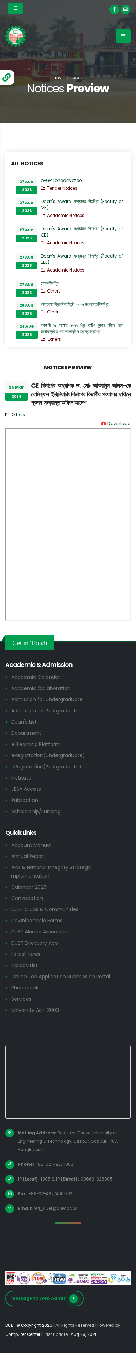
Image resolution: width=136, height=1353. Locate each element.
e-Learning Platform (35, 744)
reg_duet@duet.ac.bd (55, 1208)
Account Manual (31, 844)
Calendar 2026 (29, 886)
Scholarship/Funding (36, 811)
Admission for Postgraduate (45, 710)
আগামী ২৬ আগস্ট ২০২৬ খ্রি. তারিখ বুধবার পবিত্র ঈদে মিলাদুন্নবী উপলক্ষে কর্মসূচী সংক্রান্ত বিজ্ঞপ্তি (82, 328)
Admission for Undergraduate (47, 699)
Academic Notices (65, 215)
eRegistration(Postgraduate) (46, 766)
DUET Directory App (34, 942)
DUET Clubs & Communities (44, 909)
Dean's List (24, 721)
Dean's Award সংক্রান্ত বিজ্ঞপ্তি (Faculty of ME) (82, 204)
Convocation (27, 898)
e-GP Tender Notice (61, 180)
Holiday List (24, 965)
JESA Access (26, 788)
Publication (24, 800)
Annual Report (28, 856)
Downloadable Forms (36, 920)
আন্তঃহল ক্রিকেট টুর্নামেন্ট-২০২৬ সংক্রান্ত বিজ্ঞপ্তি (74, 304)
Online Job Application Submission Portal (60, 976)
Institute (21, 777)
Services (21, 998)
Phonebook (24, 987)
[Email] (125, 9)
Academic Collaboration (40, 688)
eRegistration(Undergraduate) (48, 755)
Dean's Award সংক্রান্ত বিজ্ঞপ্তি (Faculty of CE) (82, 231)
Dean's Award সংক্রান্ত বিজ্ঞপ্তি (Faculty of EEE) (82, 259)
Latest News (25, 954)
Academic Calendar (35, 677)
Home (58, 78)
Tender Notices (62, 188)
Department (26, 733)
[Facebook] (114, 9)
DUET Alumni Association (41, 931)
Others (54, 291)
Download (119, 423)
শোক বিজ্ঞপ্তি (50, 283)
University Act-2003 (35, 1010)
